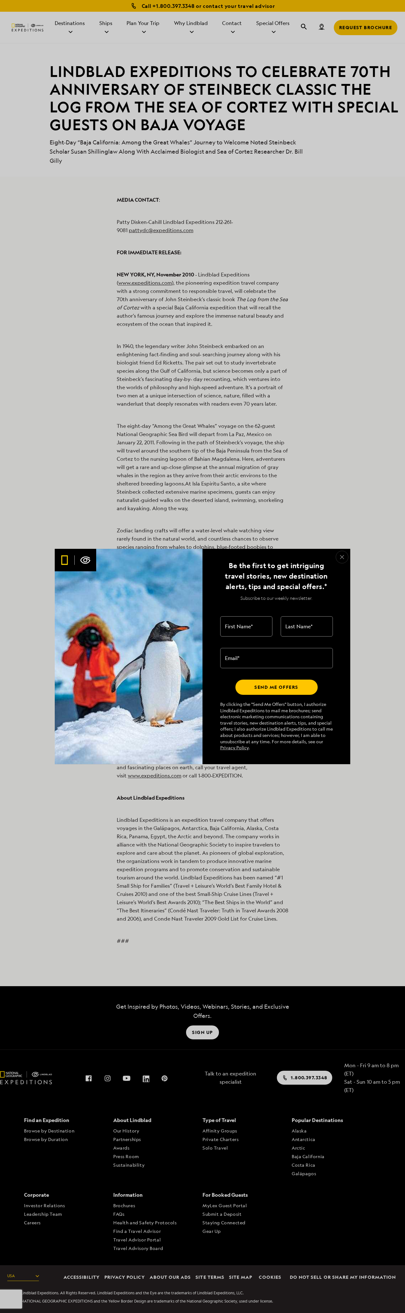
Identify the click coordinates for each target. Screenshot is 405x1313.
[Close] (342, 557)
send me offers (276, 687)
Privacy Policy (234, 748)
